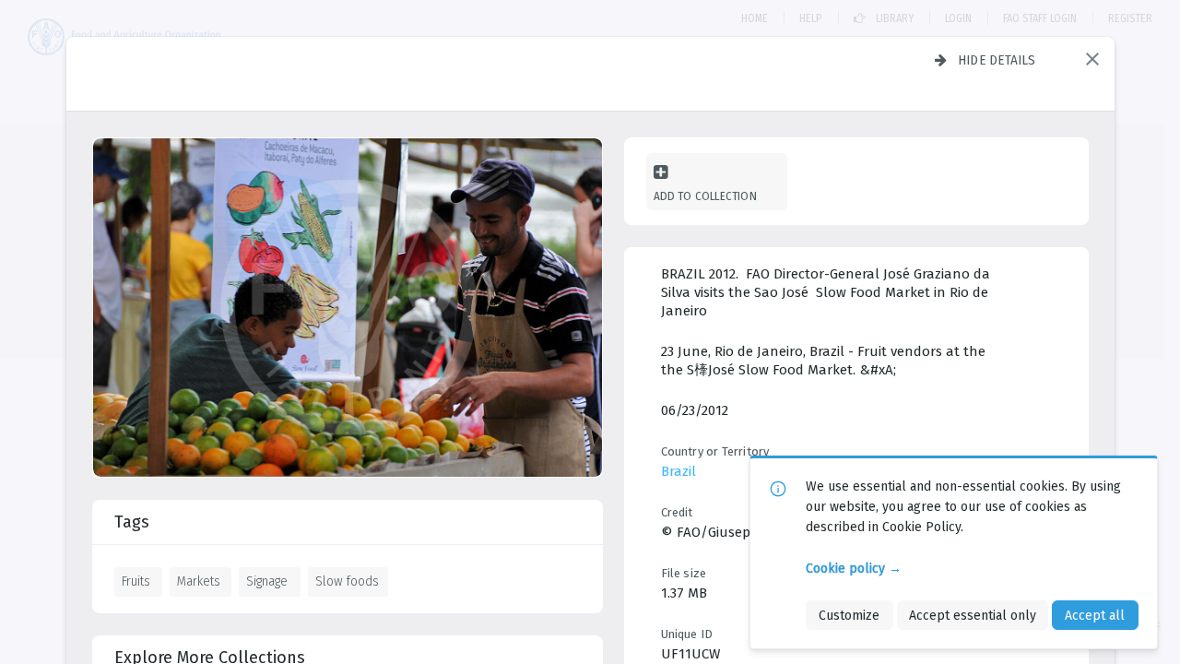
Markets (198, 581)
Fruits (136, 581)
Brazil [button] (678, 471)
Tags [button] (131, 522)
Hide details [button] (997, 60)
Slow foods (347, 581)
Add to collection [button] (705, 196)
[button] (1092, 59)
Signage (267, 581)
